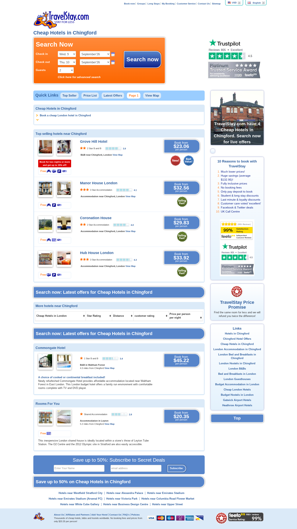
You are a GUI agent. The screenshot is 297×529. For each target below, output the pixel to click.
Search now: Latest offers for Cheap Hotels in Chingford (94, 292)
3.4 (121, 358)
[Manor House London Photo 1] (45, 188)
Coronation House (96, 218)
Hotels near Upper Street (167, 504)
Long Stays (153, 3)
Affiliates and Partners (78, 514)
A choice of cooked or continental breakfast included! (71, 377)
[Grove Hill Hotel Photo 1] (45, 147)
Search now (142, 59)
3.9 (124, 148)
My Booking (168, 3)
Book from (181, 146)
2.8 (130, 414)
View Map (152, 95)
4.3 (135, 260)
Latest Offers (113, 95)
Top (237, 418)
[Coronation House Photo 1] (45, 223)
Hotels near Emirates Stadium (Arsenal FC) (75, 498)
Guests (41, 70)
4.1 (135, 190)
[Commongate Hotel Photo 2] (64, 361)
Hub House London (97, 253)
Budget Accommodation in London (237, 384)
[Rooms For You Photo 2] (64, 417)
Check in (42, 53)
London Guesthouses (237, 379)
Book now (129, 3)
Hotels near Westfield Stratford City (80, 493)
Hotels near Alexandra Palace (124, 493)
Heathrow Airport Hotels (237, 405)
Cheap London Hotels (237, 389)
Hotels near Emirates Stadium (165, 493)
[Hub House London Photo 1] (45, 258)
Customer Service (186, 3)
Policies (135, 514)
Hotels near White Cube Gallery (79, 504)
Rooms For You (48, 403)
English (257, 3)
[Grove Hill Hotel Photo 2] (64, 147)
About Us (59, 514)
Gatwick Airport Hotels (237, 400)
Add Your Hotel (99, 514)
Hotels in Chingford (237, 333)
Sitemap (216, 3)
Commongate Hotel (50, 348)
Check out (43, 62)
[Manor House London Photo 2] (64, 188)
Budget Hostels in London (237, 395)
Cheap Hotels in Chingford (237, 344)
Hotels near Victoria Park (121, 498)
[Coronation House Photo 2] (64, 223)
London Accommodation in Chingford (237, 349)
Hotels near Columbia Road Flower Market (167, 498)
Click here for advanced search (79, 77)
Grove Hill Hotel (93, 142)
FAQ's (126, 514)
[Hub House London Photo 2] (64, 258)
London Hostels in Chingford (237, 363)
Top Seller (69, 95)
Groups (141, 3)
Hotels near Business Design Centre (125, 504)
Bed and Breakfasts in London (237, 374)
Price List (90, 95)
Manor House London (98, 183)
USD (234, 2)
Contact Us (204, 3)
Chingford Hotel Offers (237, 338)
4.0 (132, 225)
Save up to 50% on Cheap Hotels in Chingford (83, 481)
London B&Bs (237, 368)
